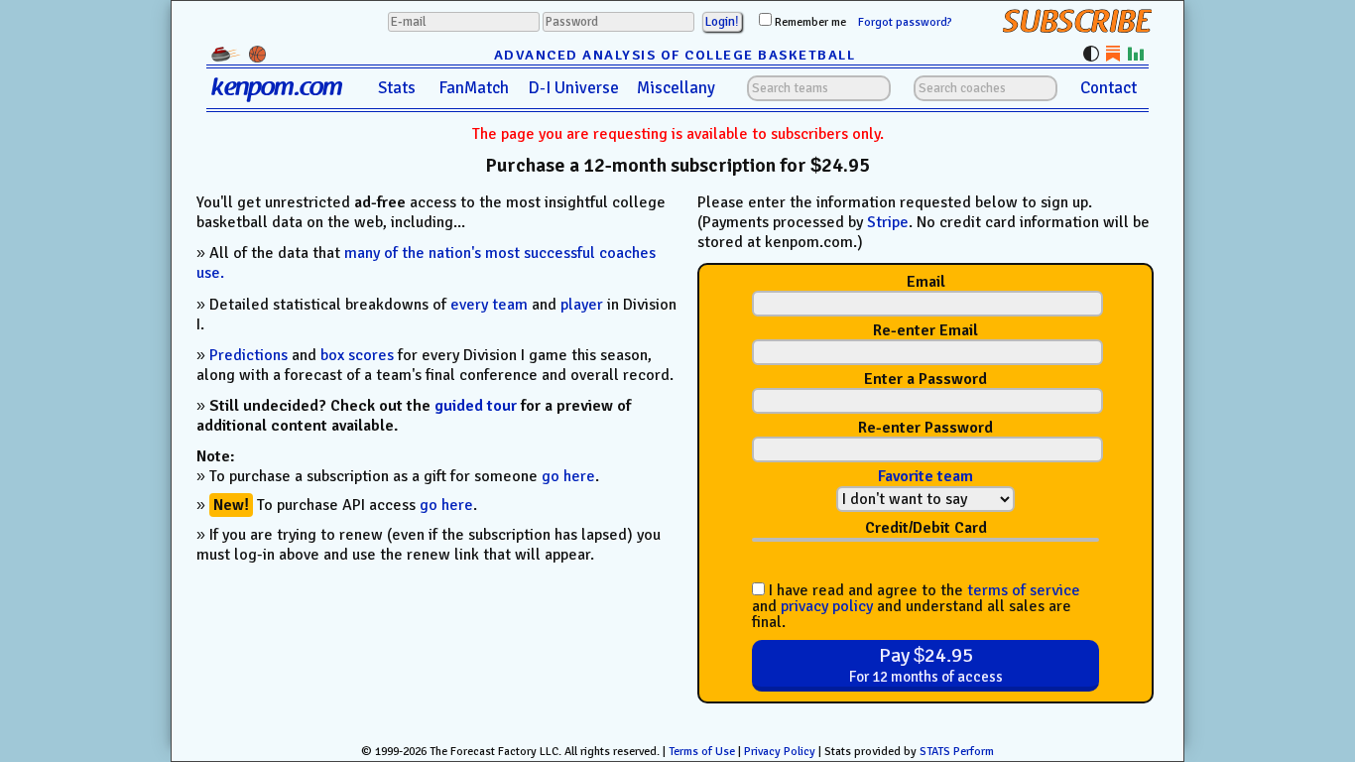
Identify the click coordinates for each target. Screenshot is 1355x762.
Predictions (248, 355)
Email (926, 282)
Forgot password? (905, 22)
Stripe (888, 222)
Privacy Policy (779, 751)
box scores (357, 355)
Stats (397, 87)
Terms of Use (702, 751)
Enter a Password (925, 379)
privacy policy (827, 606)
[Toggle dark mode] (1091, 54)
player (581, 305)
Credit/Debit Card (926, 528)
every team (489, 305)
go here (568, 476)
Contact (1108, 87)
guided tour (475, 406)
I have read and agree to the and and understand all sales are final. (916, 606)
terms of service (1023, 590)
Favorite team (925, 476)
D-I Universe (573, 87)
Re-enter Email (925, 330)
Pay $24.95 (926, 664)
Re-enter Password (925, 428)
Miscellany (676, 87)
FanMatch (473, 87)
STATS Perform (957, 751)
